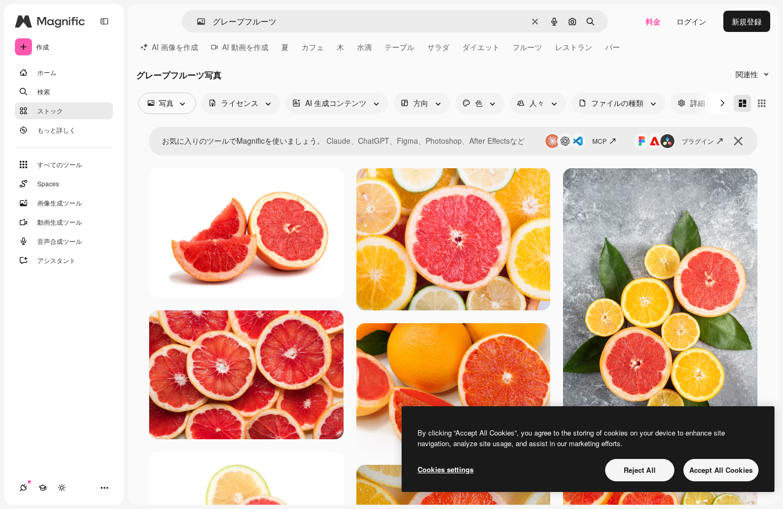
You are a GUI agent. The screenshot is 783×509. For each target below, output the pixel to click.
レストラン (573, 47)
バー (612, 47)
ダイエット (481, 47)
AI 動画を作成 (245, 47)
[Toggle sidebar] (104, 21)
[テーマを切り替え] (61, 487)
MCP (599, 140)
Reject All (640, 470)
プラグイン (698, 140)
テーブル (399, 47)
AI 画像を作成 (175, 47)
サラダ (438, 47)
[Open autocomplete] (196, 22)
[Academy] (42, 487)
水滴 (364, 47)
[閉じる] (738, 141)
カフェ (312, 47)
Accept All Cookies (721, 470)
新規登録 (747, 21)
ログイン (691, 21)
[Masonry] (742, 103)
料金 (653, 21)
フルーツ (527, 47)
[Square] (761, 103)
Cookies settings (446, 469)
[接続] (23, 487)
